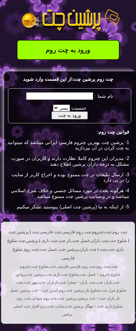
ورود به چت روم (68, 50)
